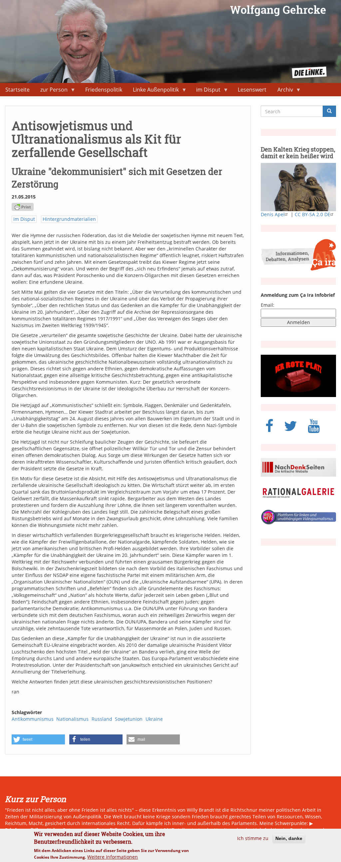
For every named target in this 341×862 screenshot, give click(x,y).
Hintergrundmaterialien (69, 219)
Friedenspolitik (103, 89)
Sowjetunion (129, 719)
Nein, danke (288, 838)
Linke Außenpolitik (153, 91)
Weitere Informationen (112, 857)
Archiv (282, 91)
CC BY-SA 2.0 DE (312, 214)
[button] (38, 739)
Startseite (17, 89)
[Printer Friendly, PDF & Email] (23, 206)
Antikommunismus (33, 719)
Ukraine (154, 719)
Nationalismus (72, 719)
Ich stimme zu (252, 838)
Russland (102, 719)
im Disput (205, 91)
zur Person (51, 91)
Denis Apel (273, 214)
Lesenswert (252, 89)
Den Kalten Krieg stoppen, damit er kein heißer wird (298, 152)
